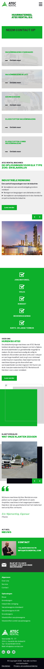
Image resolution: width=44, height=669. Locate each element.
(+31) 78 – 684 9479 (15, 34)
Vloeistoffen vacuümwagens (13, 617)
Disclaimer (6, 666)
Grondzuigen (7, 600)
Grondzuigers (7, 614)
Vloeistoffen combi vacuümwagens (16, 621)
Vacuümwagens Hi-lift (10, 611)
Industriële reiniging (10, 604)
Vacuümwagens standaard (12, 607)
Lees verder (9, 208)
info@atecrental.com (17, 36)
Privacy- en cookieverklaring (25, 666)
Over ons (5, 581)
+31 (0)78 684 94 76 (27, 548)
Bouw (4, 597)
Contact (5, 588)
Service (5, 584)
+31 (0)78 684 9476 (12, 644)
